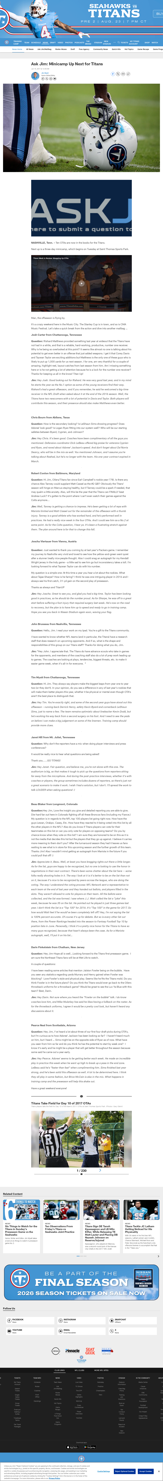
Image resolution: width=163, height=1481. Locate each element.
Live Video (79, 1382)
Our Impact (143, 1412)
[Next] (100, 1170)
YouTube (79, 1418)
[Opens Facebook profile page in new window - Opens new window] (42, 78)
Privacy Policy (54, 1478)
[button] (81, 283)
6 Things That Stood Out (58, 1416)
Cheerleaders (100, 1390)
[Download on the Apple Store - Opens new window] (72, 1447)
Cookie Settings (103, 1471)
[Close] (159, 1471)
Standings (37, 1401)
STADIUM (122, 1378)
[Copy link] (128, 74)
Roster (37, 1386)
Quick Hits (57, 1399)
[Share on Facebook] (113, 75)
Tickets (17, 1378)
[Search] (119, 42)
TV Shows (79, 1386)
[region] (81, 1471)
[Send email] (123, 75)
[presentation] (159, 1256)
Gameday (100, 1382)
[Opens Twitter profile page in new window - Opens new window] (46, 78)
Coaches (37, 1390)
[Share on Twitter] (118, 75)
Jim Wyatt (45, 73)
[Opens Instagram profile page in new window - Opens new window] (50, 78)
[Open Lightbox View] (81, 1145)
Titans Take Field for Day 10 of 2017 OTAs (61, 1103)
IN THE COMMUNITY (143, 1378)
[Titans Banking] (73, 1351)
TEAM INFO (37, 1378)
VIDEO (79, 1378)
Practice (100, 1386)
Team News (58, 1382)
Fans (100, 1395)
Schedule (37, 1382)
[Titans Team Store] (81, 1360)
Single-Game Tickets (17, 1397)
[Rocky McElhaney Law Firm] (107, 1351)
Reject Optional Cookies (124, 1471)
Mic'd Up (79, 1401)
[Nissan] (55, 1351)
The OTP (79, 1390)
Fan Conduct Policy (122, 1412)
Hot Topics (57, 1403)
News (58, 1378)
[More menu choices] (115, 42)
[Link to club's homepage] (6, 42)
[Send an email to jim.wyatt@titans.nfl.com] (54, 78)
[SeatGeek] (90, 1351)
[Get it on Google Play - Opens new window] (90, 1448)
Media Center (143, 1382)
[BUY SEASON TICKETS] (81, 1282)
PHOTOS (100, 1378)
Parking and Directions (121, 1397)
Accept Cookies (146, 1471)
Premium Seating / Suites (17, 1412)
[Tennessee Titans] (81, 1459)
